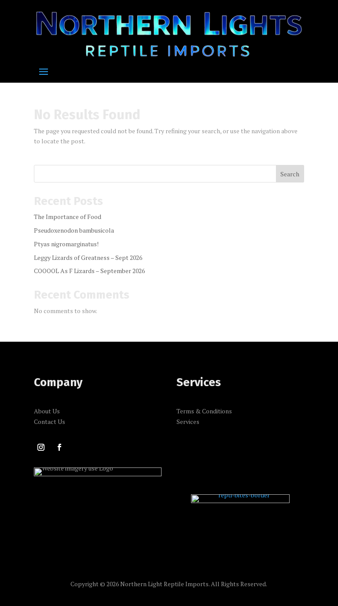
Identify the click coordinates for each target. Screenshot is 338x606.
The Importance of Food (67, 216)
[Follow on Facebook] (59, 447)
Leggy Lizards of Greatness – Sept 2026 (88, 257)
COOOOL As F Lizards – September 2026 (89, 270)
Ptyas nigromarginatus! (66, 244)
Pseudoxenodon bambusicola (74, 230)
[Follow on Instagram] (41, 447)
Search (289, 174)
